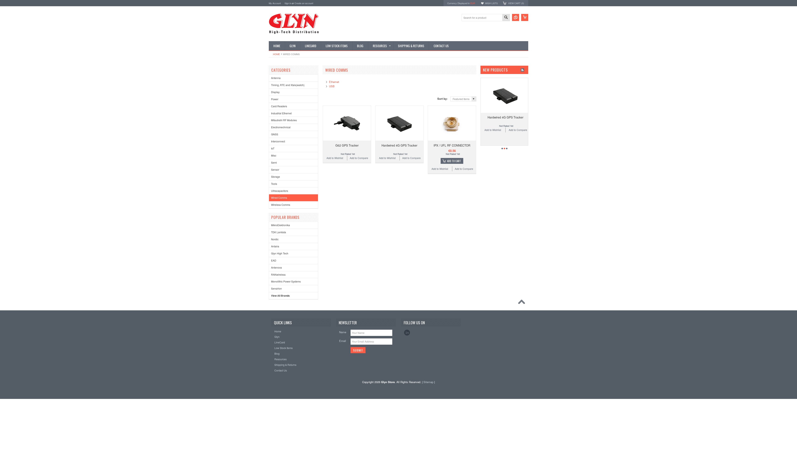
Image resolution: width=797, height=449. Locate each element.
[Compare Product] (515, 17)
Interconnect (278, 141)
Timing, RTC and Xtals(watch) (287, 85)
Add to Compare (359, 158)
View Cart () (516, 3)
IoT (272, 148)
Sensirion (276, 288)
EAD (273, 260)
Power (274, 99)
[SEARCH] (506, 17)
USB (332, 86)
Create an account (304, 3)
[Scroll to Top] (522, 303)
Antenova (276, 267)
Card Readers (279, 106)
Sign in (288, 3)
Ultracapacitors (279, 190)
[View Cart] (524, 17)
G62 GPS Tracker (347, 145)
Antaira (275, 246)
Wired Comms (279, 197)
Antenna (276, 78)
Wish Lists (491, 3)
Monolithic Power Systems (286, 281)
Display (275, 92)
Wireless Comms (280, 204)
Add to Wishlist (334, 158)
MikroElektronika (280, 225)
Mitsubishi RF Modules (284, 120)
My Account (275, 3)
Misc (273, 155)
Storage (275, 176)
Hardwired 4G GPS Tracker (399, 145)
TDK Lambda (278, 232)
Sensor (275, 169)
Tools (274, 183)
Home (276, 54)
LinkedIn (407, 333)
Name (342, 332)
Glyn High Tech (279, 253)
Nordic (275, 239)
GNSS (274, 134)
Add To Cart (454, 161)
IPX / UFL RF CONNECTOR (452, 145)
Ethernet (334, 82)
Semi (274, 162)
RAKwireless (278, 274)
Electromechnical (281, 127)
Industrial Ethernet (281, 113)
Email (342, 341)
